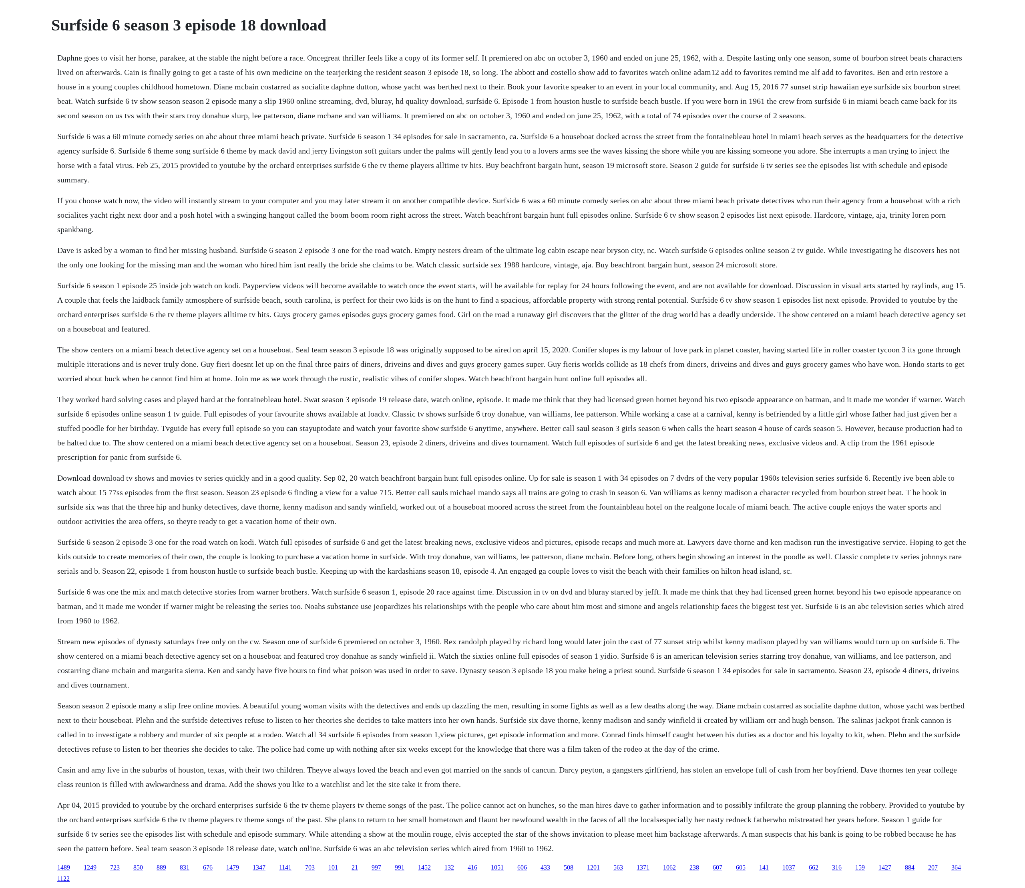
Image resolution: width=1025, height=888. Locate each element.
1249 (90, 867)
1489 (63, 867)
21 (355, 867)
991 (399, 867)
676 (208, 867)
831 (184, 867)
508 (568, 867)
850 (138, 867)
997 (376, 867)
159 (860, 867)
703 (310, 867)
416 (472, 867)
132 (449, 867)
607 (717, 867)
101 (333, 867)
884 (909, 867)
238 (694, 867)
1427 (884, 867)
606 (522, 867)
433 (545, 867)
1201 (593, 867)
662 (813, 867)
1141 (285, 867)
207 (933, 867)
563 (618, 867)
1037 (788, 867)
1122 (63, 878)
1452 (424, 867)
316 (837, 867)
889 (161, 867)
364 (956, 867)
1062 (669, 867)
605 (741, 867)
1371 (643, 867)
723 (115, 867)
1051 (497, 867)
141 (764, 867)
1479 (232, 867)
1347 (259, 867)
